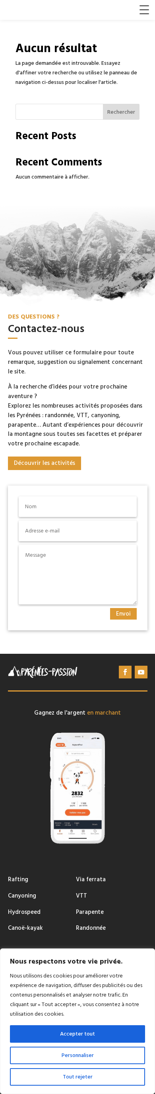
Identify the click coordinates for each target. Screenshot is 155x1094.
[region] (77, 1021)
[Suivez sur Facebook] (125, 672)
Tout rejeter (78, 1077)
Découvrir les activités (44, 463)
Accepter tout (77, 1034)
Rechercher (121, 112)
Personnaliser (78, 1055)
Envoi (123, 614)
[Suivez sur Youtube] (141, 672)
